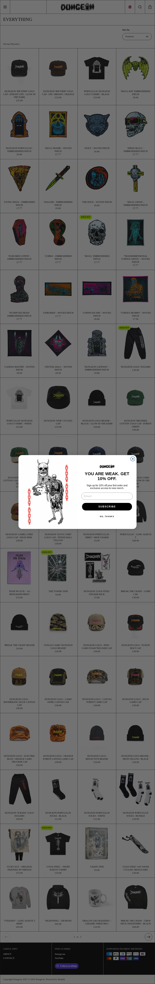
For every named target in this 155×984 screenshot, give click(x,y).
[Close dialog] (132, 459)
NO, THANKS (107, 516)
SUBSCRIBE (107, 506)
